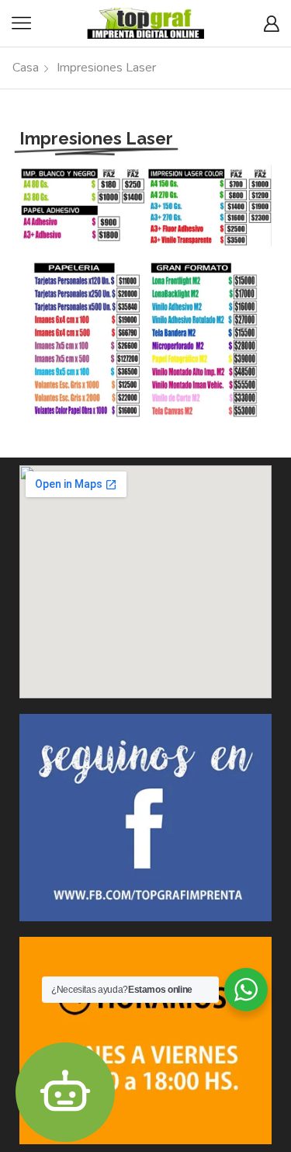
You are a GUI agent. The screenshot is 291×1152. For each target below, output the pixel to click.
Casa (25, 67)
